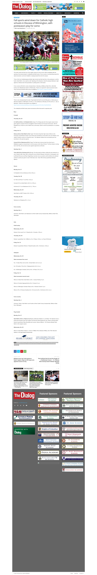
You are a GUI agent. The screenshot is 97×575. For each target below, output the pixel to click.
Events (40, 13)
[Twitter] (81, 2)
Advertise (76, 13)
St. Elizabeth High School (42, 343)
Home (16, 13)
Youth (33, 13)
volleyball (16, 345)
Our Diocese (24, 13)
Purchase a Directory (47, 1)
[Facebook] (75, 2)
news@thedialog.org (23, 402)
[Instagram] (77, 2)
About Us (58, 13)
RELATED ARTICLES (18, 368)
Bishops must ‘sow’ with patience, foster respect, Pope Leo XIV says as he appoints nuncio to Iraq (24, 360)
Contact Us (81, 573)
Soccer (24, 343)
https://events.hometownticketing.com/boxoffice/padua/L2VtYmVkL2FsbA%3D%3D (32, 105)
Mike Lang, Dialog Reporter (20, 28)
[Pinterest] (21, 351)
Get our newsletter (37, 1)
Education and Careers (18, 380)
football (39, 342)
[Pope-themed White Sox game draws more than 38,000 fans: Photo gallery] (52, 376)
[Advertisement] (72, 214)
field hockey (34, 342)
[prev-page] (57, 368)
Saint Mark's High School (53, 342)
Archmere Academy (20, 342)
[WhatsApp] (25, 351)
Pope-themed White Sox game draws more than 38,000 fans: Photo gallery (51, 383)
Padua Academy (45, 342)
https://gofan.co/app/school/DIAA (44, 89)
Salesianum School (17, 343)
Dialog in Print (28, 1)
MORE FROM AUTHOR (28, 368)
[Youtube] (84, 2)
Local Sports (19, 16)
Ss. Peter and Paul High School (31, 343)
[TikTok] (79, 2)
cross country (28, 342)
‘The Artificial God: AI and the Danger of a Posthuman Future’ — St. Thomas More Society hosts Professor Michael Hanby (48, 361)
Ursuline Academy (52, 343)
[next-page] (58, 368)
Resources (67, 13)
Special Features (48, 13)
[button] (82, 13)
